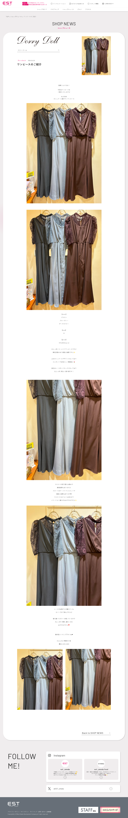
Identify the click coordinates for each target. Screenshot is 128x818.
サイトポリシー (25, 811)
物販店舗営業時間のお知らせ (35, 4)
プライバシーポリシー (14, 811)
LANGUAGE (108, 3)
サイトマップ (33, 811)
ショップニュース (68, 9)
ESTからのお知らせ (77, 4)
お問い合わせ (41, 811)
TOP (7, 16)
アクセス (88, 9)
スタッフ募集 (94, 4)
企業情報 (48, 811)
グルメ (79, 9)
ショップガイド (42, 9)
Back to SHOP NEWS (92, 733)
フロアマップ (55, 9)
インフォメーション (59, 4)
